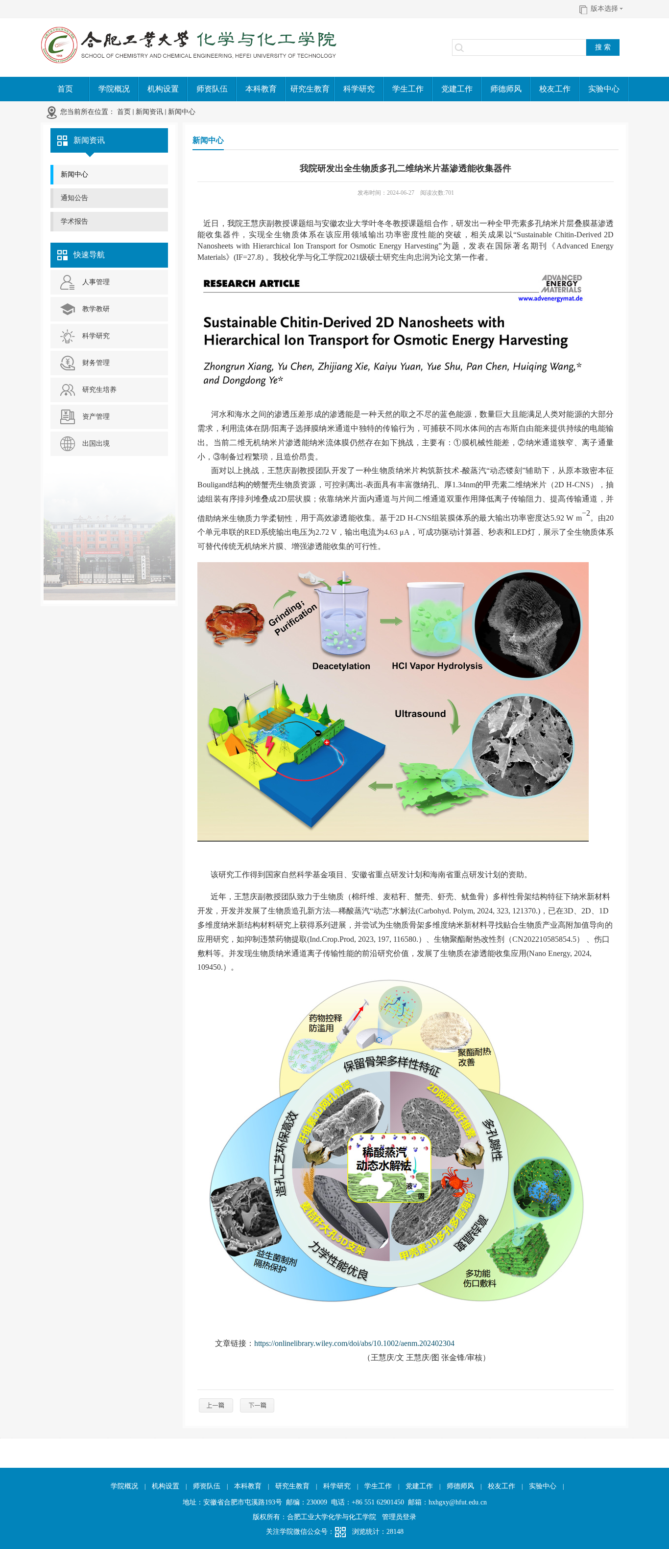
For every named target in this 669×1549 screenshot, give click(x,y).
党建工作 (419, 1486)
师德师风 (460, 1486)
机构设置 (165, 1486)
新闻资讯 (149, 111)
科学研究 (96, 336)
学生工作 (378, 1486)
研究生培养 (99, 389)
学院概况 (124, 1486)
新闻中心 (181, 111)
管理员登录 (399, 1517)
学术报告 (74, 221)
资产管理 (96, 416)
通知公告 (74, 198)
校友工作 (501, 1486)
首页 (124, 111)
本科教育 (248, 1486)
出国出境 (96, 443)
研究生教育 (292, 1486)
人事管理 (96, 282)
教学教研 (96, 309)
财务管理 (96, 362)
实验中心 (542, 1486)
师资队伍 (206, 1486)
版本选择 (604, 8)
